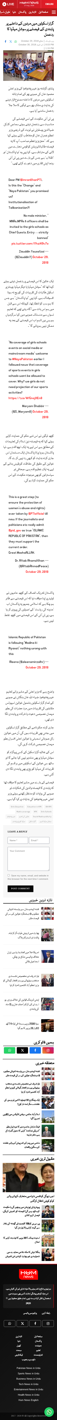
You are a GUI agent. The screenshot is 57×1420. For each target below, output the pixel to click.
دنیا (14, 12)
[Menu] (54, 13)
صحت (19, 1350)
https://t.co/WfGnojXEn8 (25, 398)
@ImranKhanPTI (31, 180)
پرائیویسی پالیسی (30, 1313)
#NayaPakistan (22, 359)
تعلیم (38, 1350)
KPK (35, 811)
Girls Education (17, 806)
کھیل (19, 1346)
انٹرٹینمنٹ (38, 1355)
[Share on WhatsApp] (15, 41)
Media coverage (23, 811)
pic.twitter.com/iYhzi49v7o (30, 243)
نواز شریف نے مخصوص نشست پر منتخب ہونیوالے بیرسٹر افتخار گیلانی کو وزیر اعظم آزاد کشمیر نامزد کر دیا (21, 980)
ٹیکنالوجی (19, 1355)
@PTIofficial (36, 513)
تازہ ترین (32, 12)
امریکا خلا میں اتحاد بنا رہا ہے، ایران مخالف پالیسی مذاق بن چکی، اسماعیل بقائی (23, 957)
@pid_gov (15, 530)
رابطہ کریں (46, 1313)
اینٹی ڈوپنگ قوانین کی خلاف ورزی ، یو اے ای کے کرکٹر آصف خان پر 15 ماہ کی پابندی (22, 1004)
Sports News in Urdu (28, 1373)
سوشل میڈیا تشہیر (45, 821)
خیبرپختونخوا (11, 816)
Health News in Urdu (28, 1394)
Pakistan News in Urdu (28, 1368)
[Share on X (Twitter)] (10, 41)
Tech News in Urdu (28, 1384)
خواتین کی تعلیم (24, 816)
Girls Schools (46, 811)
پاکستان (22, 12)
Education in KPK (34, 806)
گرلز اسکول (32, 821)
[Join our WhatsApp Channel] (49, 1412)
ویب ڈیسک (49, 41)
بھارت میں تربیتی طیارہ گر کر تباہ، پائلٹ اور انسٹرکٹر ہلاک (23, 935)
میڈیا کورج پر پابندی (19, 821)
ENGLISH (49, 4)
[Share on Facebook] (5, 41)
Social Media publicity (42, 816)
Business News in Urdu (28, 1378)
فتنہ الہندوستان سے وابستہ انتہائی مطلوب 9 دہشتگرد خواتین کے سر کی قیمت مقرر (22, 913)
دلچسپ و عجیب (28, 1359)
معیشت (38, 1346)
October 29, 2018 (37, 571)
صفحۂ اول (43, 12)
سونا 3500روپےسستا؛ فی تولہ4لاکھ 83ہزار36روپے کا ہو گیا (22, 1026)
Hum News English (28, 1400)
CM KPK (48, 806)
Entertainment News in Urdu (28, 1389)
